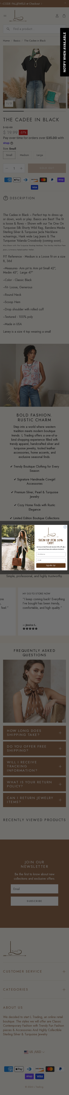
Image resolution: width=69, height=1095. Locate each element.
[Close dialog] (65, 526)
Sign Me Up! (51, 565)
